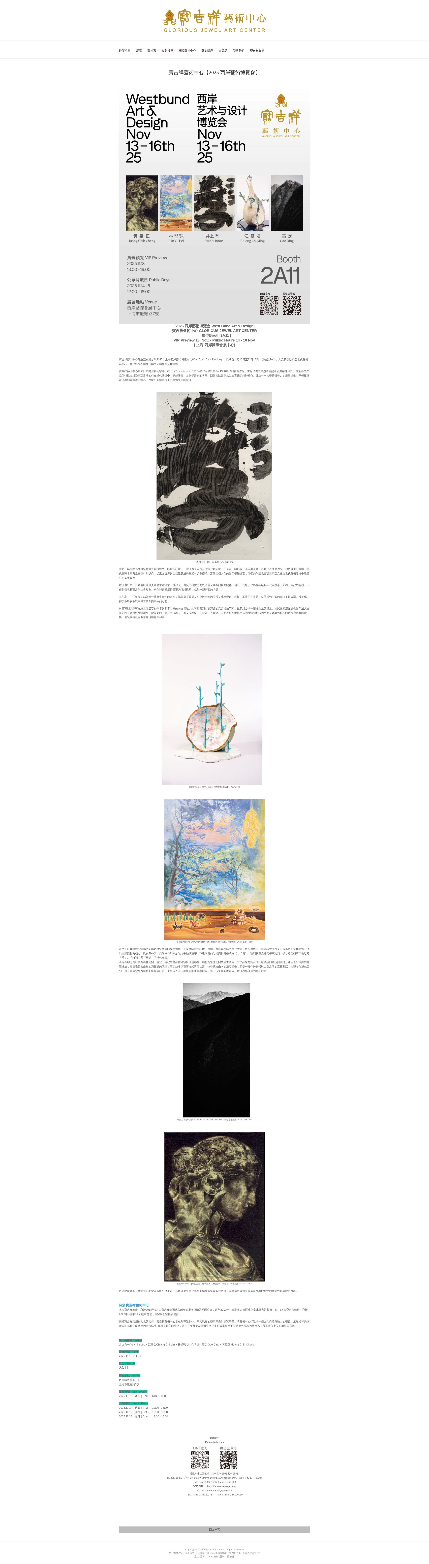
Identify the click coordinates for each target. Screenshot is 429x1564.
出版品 (223, 50)
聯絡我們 (238, 50)
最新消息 (124, 50)
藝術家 (151, 50)
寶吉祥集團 (257, 50)
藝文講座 (207, 50)
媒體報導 (167, 50)
